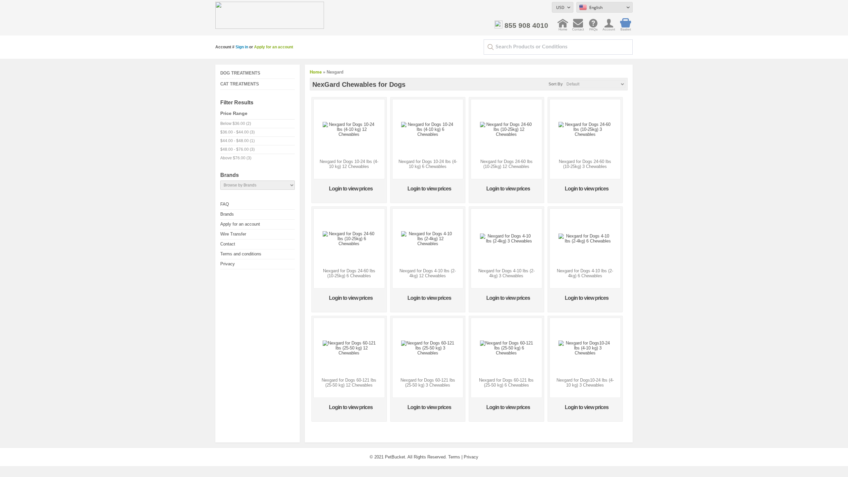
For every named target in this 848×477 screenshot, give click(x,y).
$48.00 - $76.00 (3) (237, 149)
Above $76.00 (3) (235, 158)
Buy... (349, 149)
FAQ (224, 204)
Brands (227, 214)
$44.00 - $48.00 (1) (237, 140)
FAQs (593, 27)
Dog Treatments (240, 73)
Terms (454, 456)
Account (609, 27)
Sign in (242, 47)
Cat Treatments (239, 83)
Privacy (227, 263)
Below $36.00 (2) (235, 123)
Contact (578, 27)
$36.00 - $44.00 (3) (237, 132)
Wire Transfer (233, 234)
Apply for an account (273, 47)
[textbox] (558, 47)
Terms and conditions (240, 253)
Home (562, 27)
